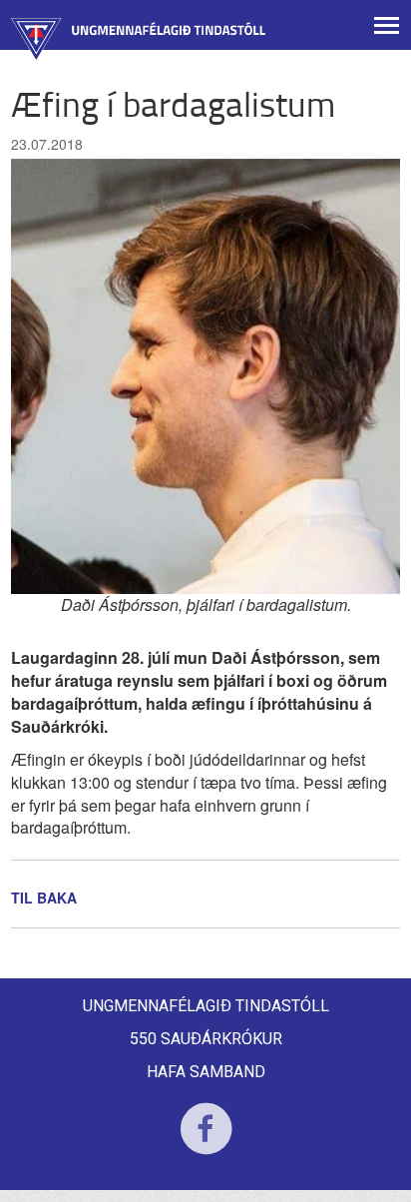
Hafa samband (206, 1071)
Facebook (206, 1141)
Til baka (44, 897)
